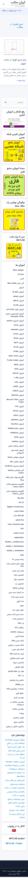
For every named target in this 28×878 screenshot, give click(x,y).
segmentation (19, 537)
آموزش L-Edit (19, 377)
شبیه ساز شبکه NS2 (17, 654)
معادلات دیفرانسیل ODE (15, 689)
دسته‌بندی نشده (18, 619)
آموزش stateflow (18, 441)
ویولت (21, 713)
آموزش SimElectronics (16, 428)
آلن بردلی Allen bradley (15, 283)
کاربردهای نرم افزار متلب (15, 780)
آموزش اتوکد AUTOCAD (15, 309)
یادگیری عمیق (19, 722)
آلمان (22, 279)
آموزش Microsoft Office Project (15, 400)
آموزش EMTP (19, 342)
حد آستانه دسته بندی (16, 592)
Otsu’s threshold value (16, 524)
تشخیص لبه (19, 584)
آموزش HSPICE (18, 373)
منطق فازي (20, 693)
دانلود (22, 605)
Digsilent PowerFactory (15, 507)
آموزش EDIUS (19, 338)
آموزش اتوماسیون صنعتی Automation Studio (15, 315)
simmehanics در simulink (15, 550)
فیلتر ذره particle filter (16, 671)
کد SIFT (21, 675)
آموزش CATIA (19, 325)
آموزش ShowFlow (17, 424)
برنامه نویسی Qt (18, 559)
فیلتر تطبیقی (19, 667)
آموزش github (19, 364)
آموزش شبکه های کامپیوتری (17, 451)
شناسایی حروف (18, 662)
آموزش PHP (19, 406)
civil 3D (21, 502)
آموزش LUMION (18, 391)
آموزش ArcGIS (18, 305)
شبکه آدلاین (19, 636)
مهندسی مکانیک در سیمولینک (17, 703)
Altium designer (18, 270)
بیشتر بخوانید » (21, 81)
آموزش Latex (19, 382)
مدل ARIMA (19, 684)
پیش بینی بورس (18, 570)
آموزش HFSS (19, 369)
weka (22, 555)
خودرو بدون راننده (17, 597)
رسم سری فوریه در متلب (15, 59)
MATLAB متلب (18, 515)
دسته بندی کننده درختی (15, 614)
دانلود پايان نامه (18, 610)
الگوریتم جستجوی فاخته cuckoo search (15, 485)
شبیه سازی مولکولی (17, 658)
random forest (19, 533)
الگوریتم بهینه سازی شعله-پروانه (14, 478)
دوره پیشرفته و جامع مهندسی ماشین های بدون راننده (16, 803)
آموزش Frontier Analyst (15, 360)
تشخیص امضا (19, 575)
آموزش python (19, 415)
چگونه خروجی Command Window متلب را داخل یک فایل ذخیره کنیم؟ (15, 743)
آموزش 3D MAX (18, 292)
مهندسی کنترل (19, 697)
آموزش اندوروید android (15, 320)
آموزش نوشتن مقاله (17, 461)
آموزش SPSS (19, 437)
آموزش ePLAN (18, 347)
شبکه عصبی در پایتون (16, 645)
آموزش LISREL (18, 386)
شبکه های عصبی (18, 649)
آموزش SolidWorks (17, 432)
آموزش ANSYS (18, 300)
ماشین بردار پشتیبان (16, 680)
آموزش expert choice (16, 356)
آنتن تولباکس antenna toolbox (16, 471)
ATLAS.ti (21, 274)
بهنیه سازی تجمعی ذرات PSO (15, 565)
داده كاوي (20, 601)
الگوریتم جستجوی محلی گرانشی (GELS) (15, 492)
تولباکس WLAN (18, 588)
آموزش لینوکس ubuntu (16, 457)
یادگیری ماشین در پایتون (15, 726)
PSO (22, 528)
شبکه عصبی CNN (17, 640)
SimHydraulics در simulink (15, 546)
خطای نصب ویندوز (17, 810)
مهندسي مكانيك (18, 709)
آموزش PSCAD (18, 411)
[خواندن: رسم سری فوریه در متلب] (14, 47)
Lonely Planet (19, 511)
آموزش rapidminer (17, 419)
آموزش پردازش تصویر (16, 446)
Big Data (21, 498)
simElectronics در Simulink (14, 542)
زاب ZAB (21, 623)
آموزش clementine (17, 329)
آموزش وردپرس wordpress (14, 466)
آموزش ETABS (18, 351)
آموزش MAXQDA (18, 395)
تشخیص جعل (19, 579)
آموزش (23, 64)
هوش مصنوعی (18, 717)
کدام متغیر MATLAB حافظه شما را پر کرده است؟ (16, 754)
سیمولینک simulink (17, 632)
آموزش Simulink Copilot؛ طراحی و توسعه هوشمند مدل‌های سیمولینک (15, 765)
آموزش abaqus (18, 296)
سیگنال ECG (19, 627)
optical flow (20, 520)
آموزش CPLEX (18, 334)
